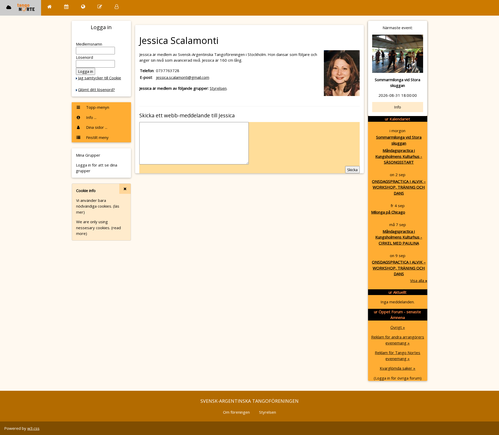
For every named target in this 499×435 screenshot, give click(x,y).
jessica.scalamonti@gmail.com (182, 77)
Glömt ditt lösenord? (96, 89)
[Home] (49, 6)
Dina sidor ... (96, 127)
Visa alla (418, 280)
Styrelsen (218, 88)
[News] (83, 6)
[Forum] (99, 6)
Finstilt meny (97, 137)
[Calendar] (66, 6)
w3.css (33, 428)
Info (397, 107)
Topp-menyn (97, 107)
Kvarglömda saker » (397, 368)
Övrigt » (397, 327)
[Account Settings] (116, 6)
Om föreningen (236, 412)
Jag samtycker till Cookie (99, 77)
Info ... (90, 117)
